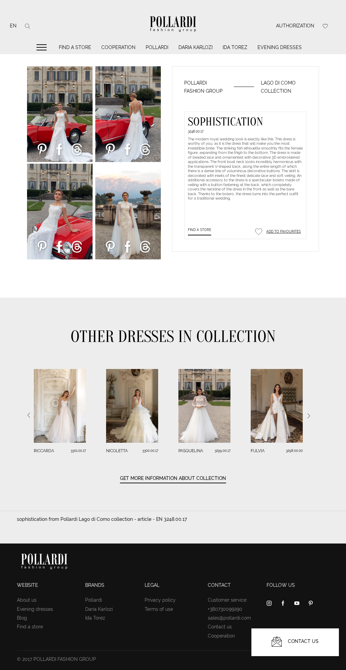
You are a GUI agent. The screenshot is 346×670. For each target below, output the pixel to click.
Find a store (75, 47)
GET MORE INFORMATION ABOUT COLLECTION (173, 478)
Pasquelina (190, 450)
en (13, 25)
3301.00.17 (78, 451)
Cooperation (118, 47)
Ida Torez (235, 47)
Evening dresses (279, 47)
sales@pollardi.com (229, 618)
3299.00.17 (222, 451)
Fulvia (258, 450)
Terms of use (159, 609)
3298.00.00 (294, 451)
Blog (22, 618)
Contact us (220, 626)
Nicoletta (117, 450)
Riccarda (44, 450)
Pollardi (157, 47)
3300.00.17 (150, 451)
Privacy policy (160, 600)
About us (26, 600)
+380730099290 (225, 609)
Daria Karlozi (195, 47)
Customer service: (227, 600)
